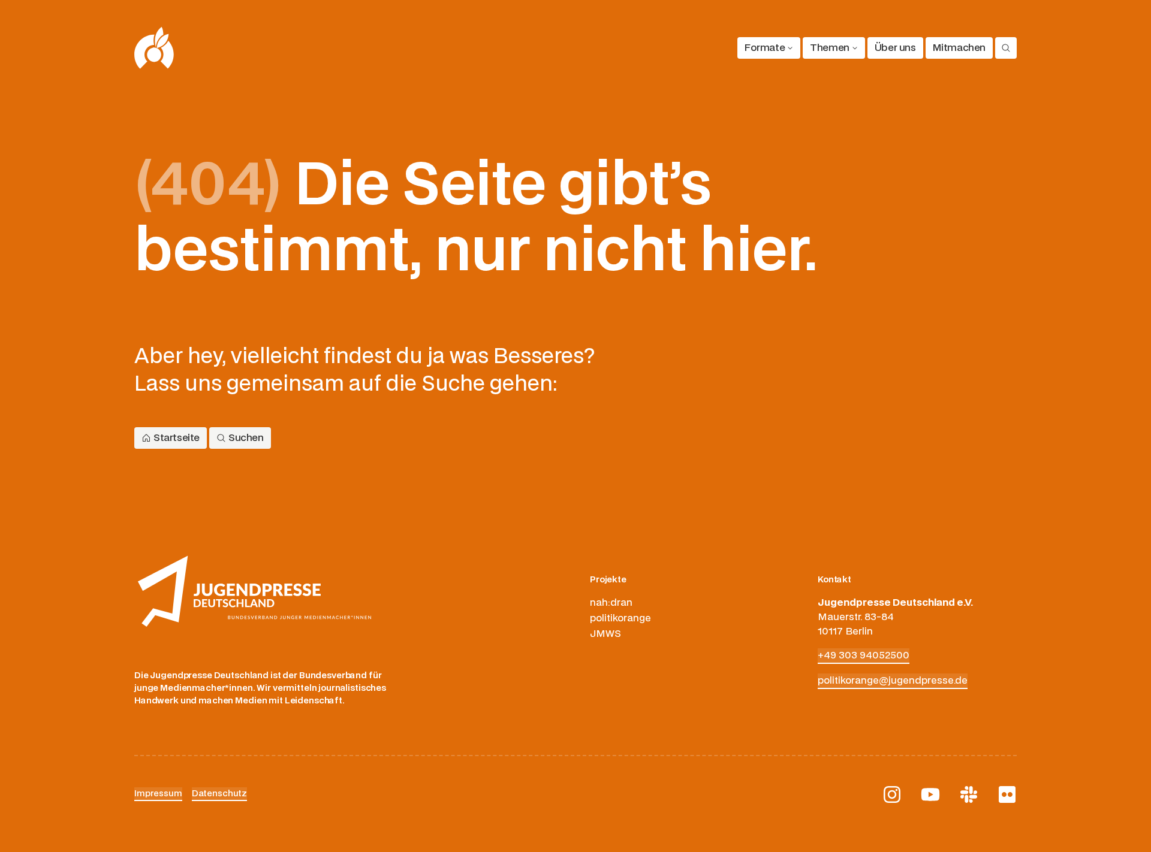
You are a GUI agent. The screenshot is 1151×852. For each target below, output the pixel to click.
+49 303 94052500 (863, 655)
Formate (765, 48)
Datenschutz (219, 793)
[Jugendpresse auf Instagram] (892, 794)
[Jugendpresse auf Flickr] (1007, 794)
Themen (829, 48)
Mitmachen (959, 48)
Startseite (176, 438)
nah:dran (611, 603)
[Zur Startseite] (154, 48)
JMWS (605, 634)
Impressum (158, 793)
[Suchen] (1006, 48)
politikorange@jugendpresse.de (893, 680)
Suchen (246, 438)
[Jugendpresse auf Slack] (968, 794)
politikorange (620, 618)
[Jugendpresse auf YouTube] (930, 794)
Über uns (895, 48)
